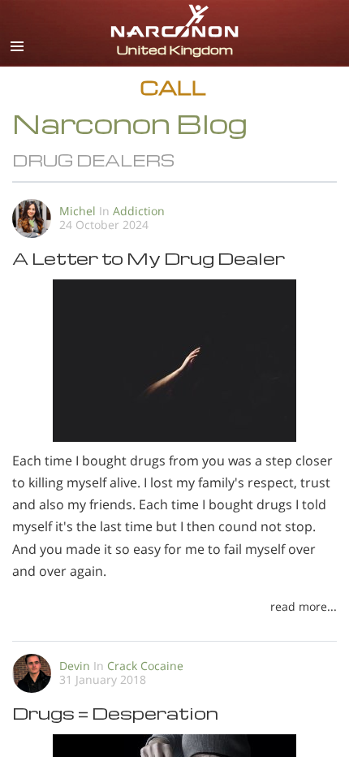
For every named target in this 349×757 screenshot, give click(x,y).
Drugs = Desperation (115, 713)
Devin (74, 665)
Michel (77, 210)
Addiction (139, 210)
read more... (303, 606)
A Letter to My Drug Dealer (148, 258)
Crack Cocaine (145, 665)
